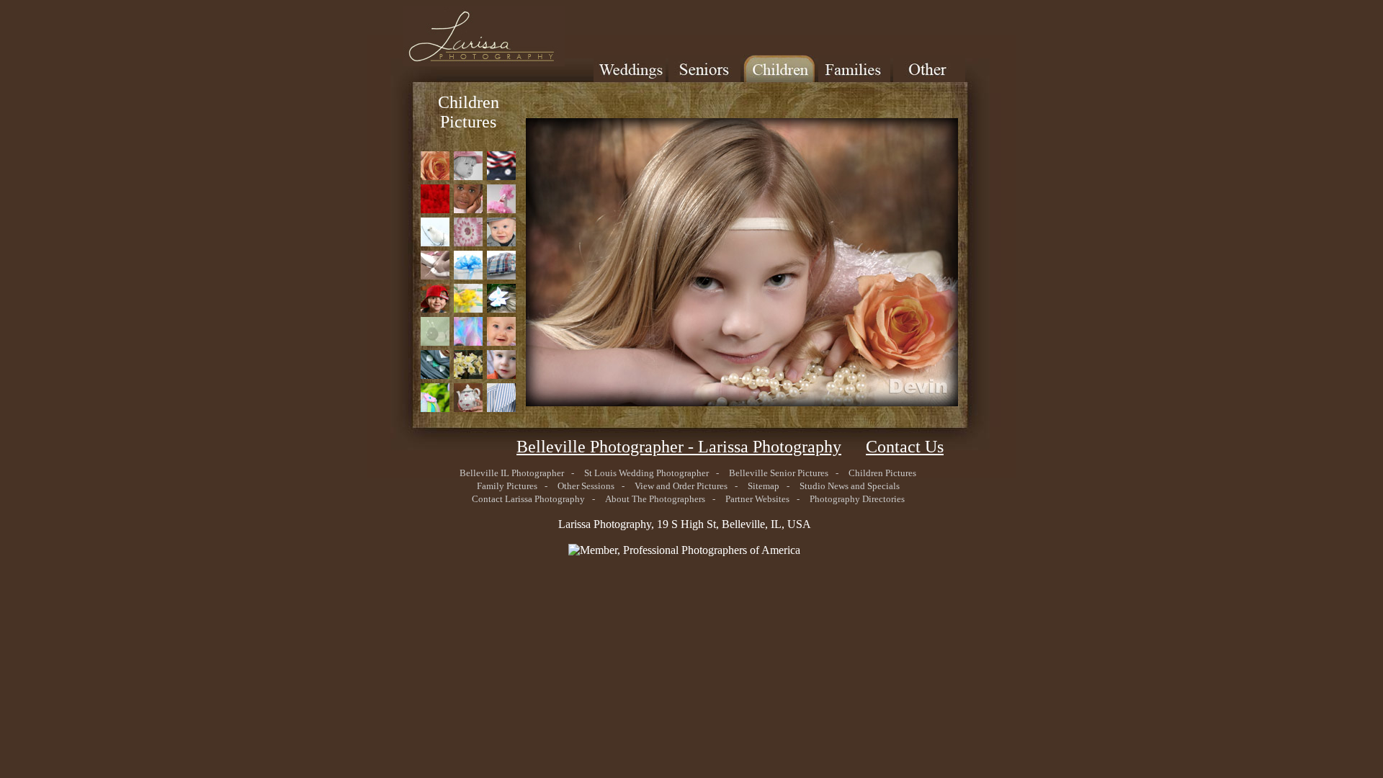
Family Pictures (507, 485)
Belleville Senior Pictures (778, 473)
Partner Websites (757, 498)
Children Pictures (882, 473)
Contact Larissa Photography (528, 498)
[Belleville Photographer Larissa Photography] (448, 62)
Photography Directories (857, 498)
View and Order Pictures (681, 485)
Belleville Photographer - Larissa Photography (678, 446)
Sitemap (763, 485)
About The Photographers (655, 498)
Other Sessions (586, 485)
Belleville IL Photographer (512, 473)
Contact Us (905, 446)
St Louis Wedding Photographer (646, 473)
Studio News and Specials (850, 485)
